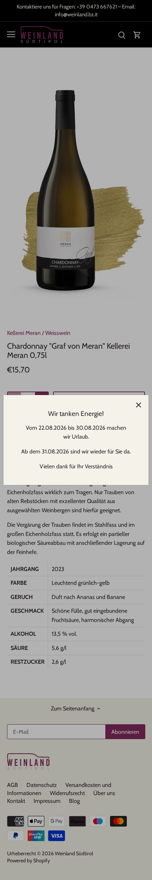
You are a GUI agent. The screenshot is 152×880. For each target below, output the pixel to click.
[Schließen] (138, 405)
